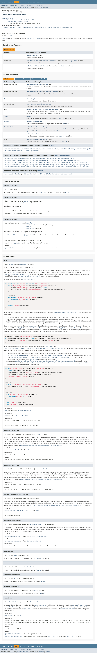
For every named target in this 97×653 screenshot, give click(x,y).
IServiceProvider (66, 27)
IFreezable (55, 27)
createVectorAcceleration (31, 149)
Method (25, 7)
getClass (26, 174)
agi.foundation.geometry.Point (18, 21)
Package (10, 2)
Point (10, 35)
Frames (23, 5)
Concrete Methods (38, 79)
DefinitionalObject (62, 155)
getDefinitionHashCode (29, 164)
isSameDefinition (72, 166)
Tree (24, 2)
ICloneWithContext (8, 27)
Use (21, 2)
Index (38, 2)
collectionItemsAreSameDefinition (16, 160)
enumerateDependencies (34, 109)
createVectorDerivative (50, 149)
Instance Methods (22, 79)
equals (11, 174)
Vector (43, 66)
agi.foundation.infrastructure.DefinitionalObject (21, 20)
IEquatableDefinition (42, 27)
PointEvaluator (9, 127)
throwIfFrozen (84, 166)
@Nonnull (29, 223)
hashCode (33, 174)
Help (42, 2)
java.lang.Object (7, 18)
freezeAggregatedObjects (44, 162)
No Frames (30, 5)
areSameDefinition (10, 158)
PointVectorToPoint (33, 55)
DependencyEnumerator (50, 109)
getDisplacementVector (34, 121)
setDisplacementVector (34, 139)
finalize (18, 174)
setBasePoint (31, 134)
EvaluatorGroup (41, 127)
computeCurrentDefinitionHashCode (39, 104)
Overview (4, 2)
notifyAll (47, 174)
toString (55, 174)
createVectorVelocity (67, 149)
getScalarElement (10, 150)
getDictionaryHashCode (46, 166)
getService (35, 150)
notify (40, 174)
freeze (31, 162)
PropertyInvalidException (13, 636)
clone (28, 99)
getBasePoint (31, 116)
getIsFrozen (60, 166)
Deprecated (31, 2)
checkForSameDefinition (35, 84)
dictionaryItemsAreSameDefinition (16, 162)
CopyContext (73, 61)
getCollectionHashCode (62, 162)
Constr (19, 7)
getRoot (89, 149)
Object (6, 99)
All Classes (40, 5)
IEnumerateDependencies (24, 27)
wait (61, 174)
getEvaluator (31, 127)
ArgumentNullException (12, 248)
